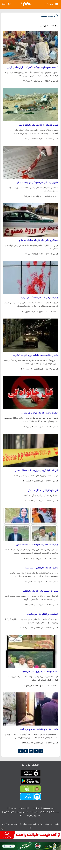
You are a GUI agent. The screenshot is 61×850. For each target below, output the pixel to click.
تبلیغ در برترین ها (24, 812)
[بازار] (30, 789)
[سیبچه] (30, 774)
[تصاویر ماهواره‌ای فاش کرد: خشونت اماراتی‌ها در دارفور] (30, 47)
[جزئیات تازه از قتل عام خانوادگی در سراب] (30, 277)
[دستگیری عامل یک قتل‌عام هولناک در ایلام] (30, 219)
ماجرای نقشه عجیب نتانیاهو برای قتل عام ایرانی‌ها (35, 355)
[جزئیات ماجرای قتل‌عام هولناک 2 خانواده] (30, 392)
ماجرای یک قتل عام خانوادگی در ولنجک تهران (37, 182)
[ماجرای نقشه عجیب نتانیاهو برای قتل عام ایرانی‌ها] (30, 335)
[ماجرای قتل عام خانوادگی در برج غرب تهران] (30, 709)
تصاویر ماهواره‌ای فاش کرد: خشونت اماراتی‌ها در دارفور (33, 67)
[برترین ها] (26, 4)
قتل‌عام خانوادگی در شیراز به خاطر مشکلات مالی (36, 470)
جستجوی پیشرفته (34, 815)
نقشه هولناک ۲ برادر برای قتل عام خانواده (39, 672)
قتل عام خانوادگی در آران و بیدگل (43, 490)
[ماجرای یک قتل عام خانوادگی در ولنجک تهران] (30, 162)
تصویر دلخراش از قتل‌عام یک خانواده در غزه (38, 125)
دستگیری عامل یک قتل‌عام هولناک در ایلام (38, 240)
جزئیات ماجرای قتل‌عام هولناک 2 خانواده (39, 413)
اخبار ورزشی (24, 808)
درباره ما (12, 808)
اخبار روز (36, 808)
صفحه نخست (48, 808)
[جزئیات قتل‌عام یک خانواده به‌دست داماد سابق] (30, 524)
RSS (21, 815)
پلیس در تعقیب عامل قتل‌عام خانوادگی (40, 591)
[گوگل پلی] (30, 781)
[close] (2, 829)
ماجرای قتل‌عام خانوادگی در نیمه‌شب (41, 568)
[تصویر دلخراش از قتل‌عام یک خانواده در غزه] (30, 104)
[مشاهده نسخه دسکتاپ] (3, 4)
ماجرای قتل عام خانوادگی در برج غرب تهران (38, 729)
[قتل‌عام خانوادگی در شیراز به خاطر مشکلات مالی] (30, 450)
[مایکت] (30, 797)
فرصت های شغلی (41, 812)
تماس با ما (55, 812)
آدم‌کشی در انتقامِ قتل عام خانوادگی (42, 614)
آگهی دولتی (9, 812)
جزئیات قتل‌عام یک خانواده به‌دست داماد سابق (37, 545)
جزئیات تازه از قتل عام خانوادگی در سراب (39, 298)
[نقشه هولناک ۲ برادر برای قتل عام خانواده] (30, 651)
